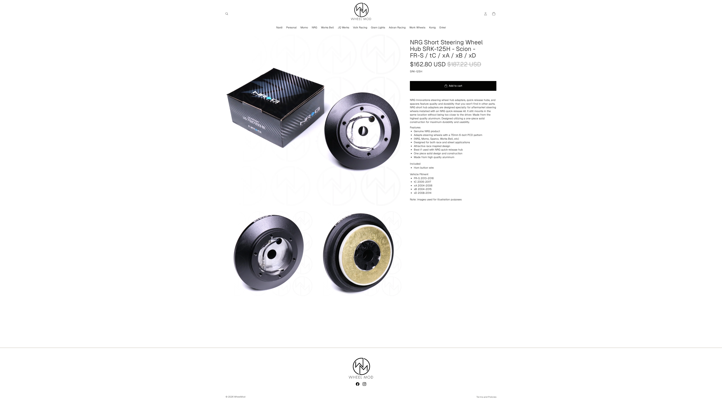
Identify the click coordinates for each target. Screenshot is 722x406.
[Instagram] (364, 384)
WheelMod (239, 396)
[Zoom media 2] (269, 253)
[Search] (227, 14)
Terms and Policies (486, 396)
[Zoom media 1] (314, 119)
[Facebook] (357, 384)
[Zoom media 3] (358, 253)
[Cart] (494, 14)
